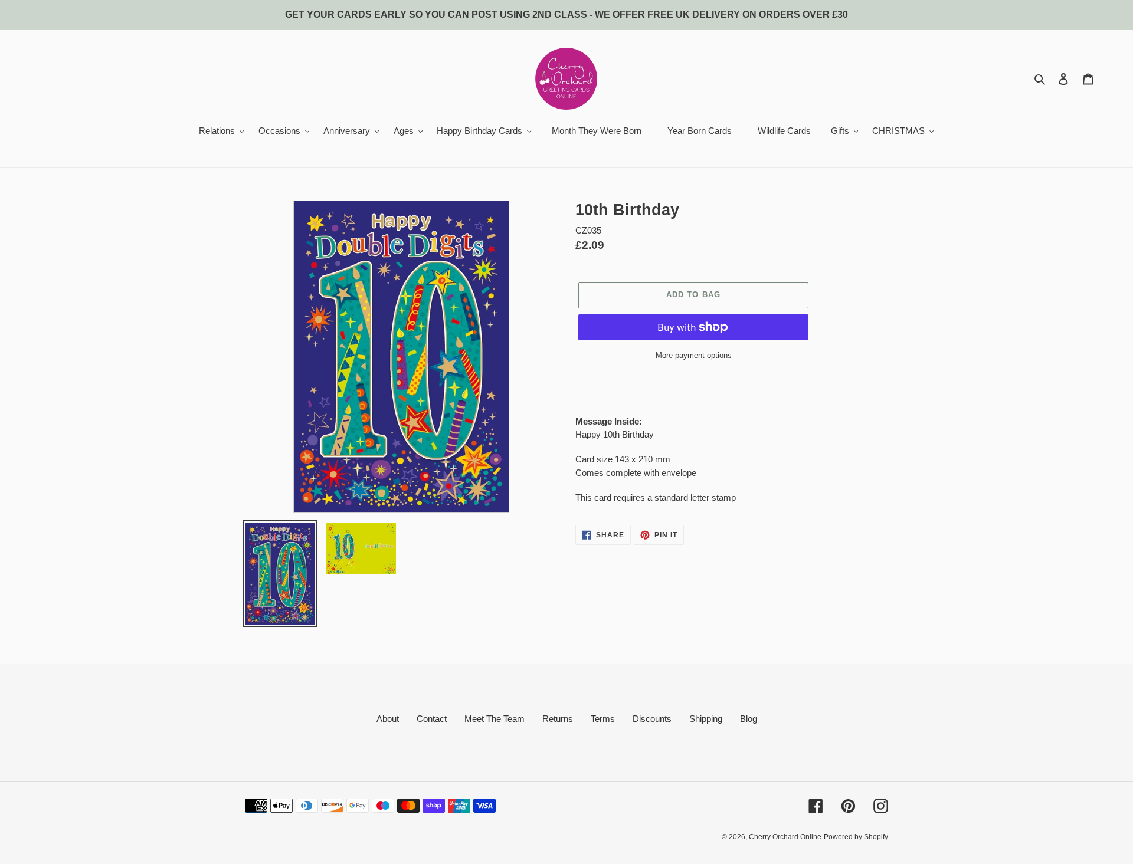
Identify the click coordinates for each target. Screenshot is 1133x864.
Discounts (652, 719)
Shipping (705, 719)
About (387, 719)
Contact (432, 719)
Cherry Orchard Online (785, 837)
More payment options (694, 355)
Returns (557, 719)
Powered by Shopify (856, 837)
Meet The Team (494, 719)
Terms (603, 719)
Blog (748, 719)
